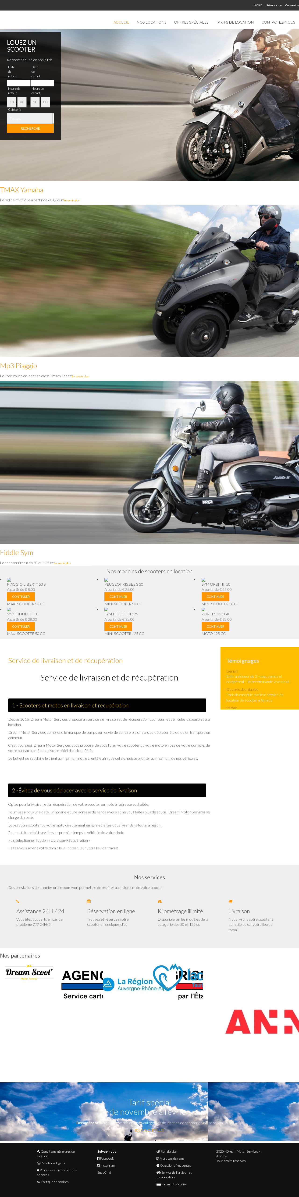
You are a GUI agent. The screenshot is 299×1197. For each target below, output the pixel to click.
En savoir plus (71, 200)
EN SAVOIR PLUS (149, 1130)
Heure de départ (38, 91)
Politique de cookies (54, 1182)
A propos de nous (172, 1158)
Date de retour (12, 71)
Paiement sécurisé (174, 1184)
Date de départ (36, 71)
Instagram (107, 1165)
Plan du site (168, 1151)
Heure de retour (14, 91)
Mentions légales (53, 1163)
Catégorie (14, 109)
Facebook (107, 1158)
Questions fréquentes (175, 1165)
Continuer (21, 596)
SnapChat (104, 1172)
